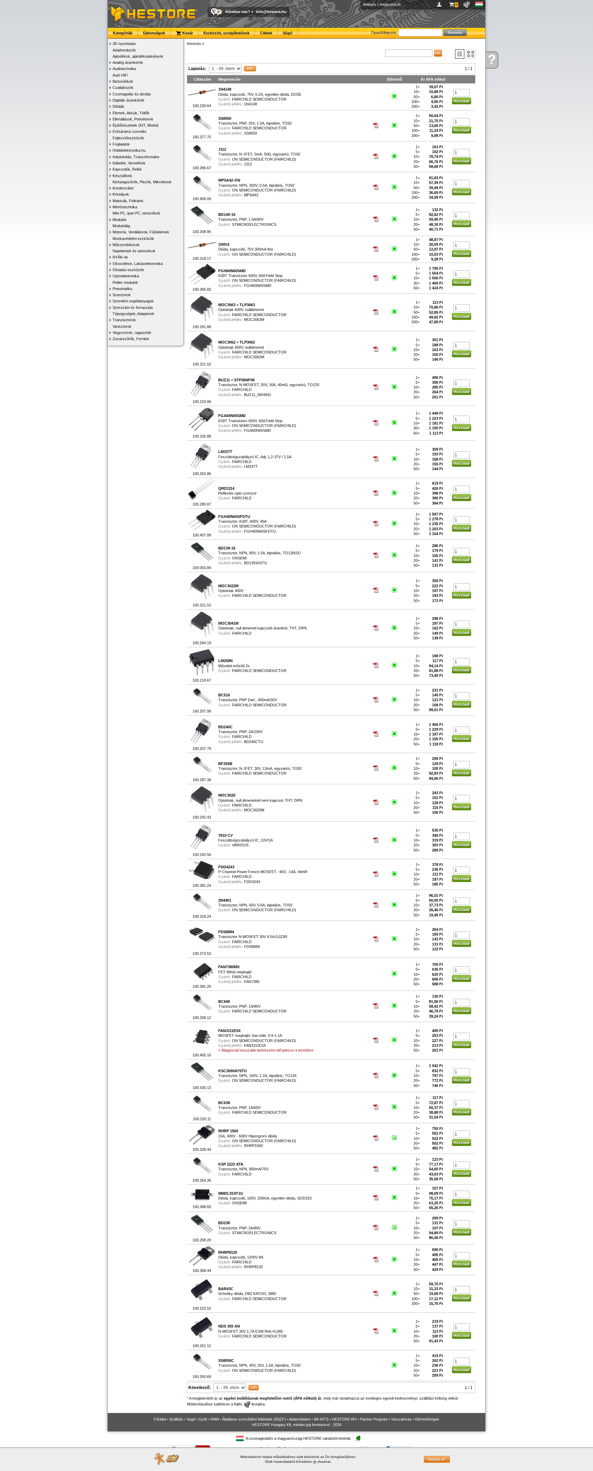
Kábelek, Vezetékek (129, 163)
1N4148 (250, 104)
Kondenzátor (123, 188)
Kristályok (121, 194)
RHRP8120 (253, 1267)
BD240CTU (253, 742)
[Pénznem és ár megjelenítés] (467, 4)
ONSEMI (239, 558)
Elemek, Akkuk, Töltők (131, 113)
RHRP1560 (253, 1146)
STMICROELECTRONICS (254, 224)
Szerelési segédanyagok (133, 301)
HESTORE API (344, 1419)
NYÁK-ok (120, 257)
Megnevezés (229, 79)
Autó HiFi (120, 75)
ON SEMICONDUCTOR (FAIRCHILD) (264, 159)
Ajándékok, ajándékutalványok (138, 56)
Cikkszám (202, 79)
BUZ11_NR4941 (257, 395)
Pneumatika (122, 289)
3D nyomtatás (124, 44)
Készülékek (122, 176)
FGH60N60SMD (257, 285)
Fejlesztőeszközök (128, 138)
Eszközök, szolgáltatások (226, 33)
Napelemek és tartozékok (134, 251)
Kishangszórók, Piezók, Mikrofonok (142, 182)
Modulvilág (121, 226)
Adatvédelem (300, 1419)
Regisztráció (390, 4)
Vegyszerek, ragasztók (132, 333)
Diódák (118, 106)
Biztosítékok (123, 81)
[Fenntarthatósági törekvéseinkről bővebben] (358, 1438)
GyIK (203, 1419)
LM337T (251, 466)
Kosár (187, 33)
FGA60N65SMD (257, 430)
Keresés (194, 44)
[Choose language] (479, 4)
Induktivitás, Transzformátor (136, 157)
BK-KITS (321, 1419)
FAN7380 (251, 982)
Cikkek (266, 33)
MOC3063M (254, 319)
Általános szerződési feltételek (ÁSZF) (254, 1419)
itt (314, 1461)
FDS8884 (252, 947)
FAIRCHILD (242, 389)
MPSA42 (251, 195)
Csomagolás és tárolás (132, 94)
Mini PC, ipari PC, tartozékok (136, 213)
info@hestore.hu (271, 12)
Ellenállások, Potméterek (133, 119)
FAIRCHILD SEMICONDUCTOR (259, 99)
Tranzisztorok (124, 320)
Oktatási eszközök (128, 270)
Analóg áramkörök (128, 62)
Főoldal (160, 1419)
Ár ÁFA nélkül (433, 79)
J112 (248, 164)
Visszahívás (401, 1419)
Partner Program (374, 1419)
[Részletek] (459, 54)
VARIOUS (240, 845)
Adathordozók (124, 50)
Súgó (287, 33)
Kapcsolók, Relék (127, 169)
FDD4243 (252, 882)
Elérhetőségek (427, 1419)
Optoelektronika (126, 276)
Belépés (369, 4)
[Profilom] (440, 4)
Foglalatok (121, 144)
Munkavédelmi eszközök (133, 238)
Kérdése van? (237, 12)
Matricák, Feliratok (128, 201)
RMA (215, 1419)
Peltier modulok (125, 282)
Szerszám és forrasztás (133, 307)
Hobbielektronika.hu (129, 150)
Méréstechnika (125, 207)
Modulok (120, 220)
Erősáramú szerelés (130, 131)
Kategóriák (122, 33)
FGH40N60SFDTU (260, 531)
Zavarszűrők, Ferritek (131, 339)
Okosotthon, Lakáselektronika (138, 264)
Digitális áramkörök (128, 100)
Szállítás (176, 1419)
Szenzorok (122, 295)
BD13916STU (255, 563)
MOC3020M (254, 810)
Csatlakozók (123, 87)
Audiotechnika (124, 69)
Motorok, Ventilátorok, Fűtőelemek (141, 232)
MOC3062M (254, 357)
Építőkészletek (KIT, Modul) (136, 125)
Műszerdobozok (126, 245)
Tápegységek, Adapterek (133, 314)
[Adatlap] (376, 127)
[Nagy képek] (470, 54)
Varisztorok (122, 326)
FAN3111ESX (255, 1045)
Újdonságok (154, 33)
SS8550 (250, 133)
